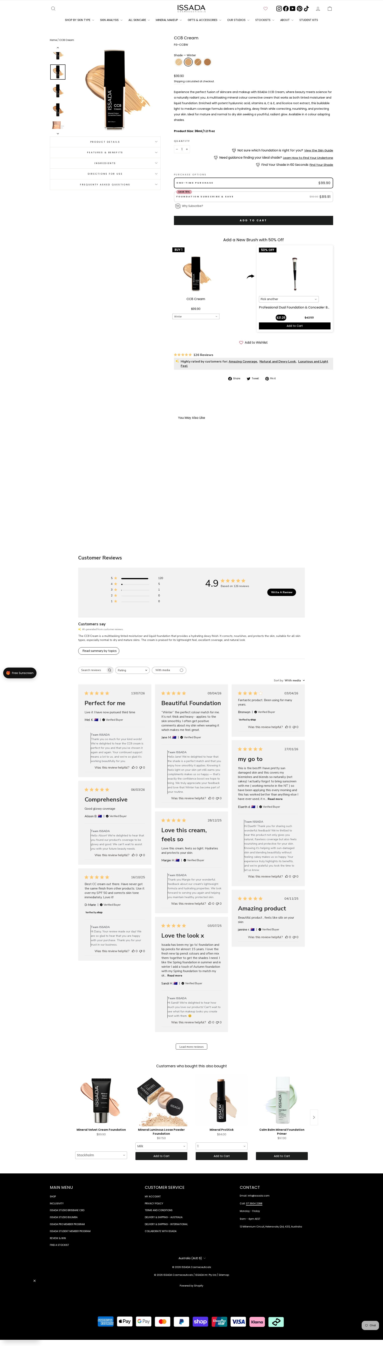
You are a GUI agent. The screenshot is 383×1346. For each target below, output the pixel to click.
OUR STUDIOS (236, 20)
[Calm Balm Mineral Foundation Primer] (282, 1100)
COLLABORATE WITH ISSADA (161, 1231)
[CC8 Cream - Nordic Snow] (75, 518)
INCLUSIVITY (57, 1203)
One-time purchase (194, 182)
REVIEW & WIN (58, 1238)
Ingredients (105, 163)
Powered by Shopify (191, 1285)
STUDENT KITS (308, 20)
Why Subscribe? (192, 206)
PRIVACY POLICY (154, 1203)
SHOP (53, 1196)
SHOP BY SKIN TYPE (78, 20)
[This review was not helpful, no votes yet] (140, 767)
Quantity (182, 141)
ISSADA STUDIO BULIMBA (64, 1217)
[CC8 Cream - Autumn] (86, 518)
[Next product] (314, 1117)
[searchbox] (92, 670)
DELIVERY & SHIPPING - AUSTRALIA (164, 1217)
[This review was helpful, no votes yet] (133, 767)
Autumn (198, 62)
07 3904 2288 (254, 1203)
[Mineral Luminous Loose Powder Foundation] (161, 1100)
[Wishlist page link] (266, 9)
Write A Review (281, 592)
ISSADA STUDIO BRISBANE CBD (67, 1210)
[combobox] (195, 316)
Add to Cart (295, 326)
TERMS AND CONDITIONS (159, 1210)
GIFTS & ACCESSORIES (203, 20)
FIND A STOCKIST (59, 1245)
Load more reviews (192, 1047)
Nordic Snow (179, 62)
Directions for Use (105, 173)
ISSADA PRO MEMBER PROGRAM (67, 1224)
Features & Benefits (105, 152)
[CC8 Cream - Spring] (92, 518)
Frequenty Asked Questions (105, 184)
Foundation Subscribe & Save (205, 196)
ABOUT (285, 20)
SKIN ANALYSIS (109, 20)
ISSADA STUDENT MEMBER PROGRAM (70, 1231)
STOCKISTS (263, 20)
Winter (188, 62)
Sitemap (224, 1275)
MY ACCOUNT (153, 1196)
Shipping (179, 81)
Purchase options (190, 174)
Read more (275, 799)
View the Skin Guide (318, 150)
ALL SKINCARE (137, 20)
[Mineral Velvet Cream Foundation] (101, 1100)
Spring (207, 62)
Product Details (105, 141)
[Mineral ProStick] (222, 1100)
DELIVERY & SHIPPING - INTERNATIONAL (166, 1224)
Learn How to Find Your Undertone (308, 158)
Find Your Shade (321, 165)
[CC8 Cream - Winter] (81, 518)
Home (53, 40)
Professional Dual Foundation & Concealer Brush (296, 307)
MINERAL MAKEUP (167, 20)
